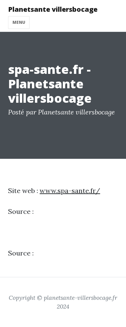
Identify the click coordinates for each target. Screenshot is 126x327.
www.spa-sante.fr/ (70, 190)
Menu (18, 22)
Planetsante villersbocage (52, 9)
